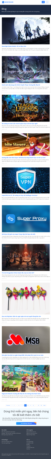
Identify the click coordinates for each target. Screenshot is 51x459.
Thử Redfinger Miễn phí (26, 423)
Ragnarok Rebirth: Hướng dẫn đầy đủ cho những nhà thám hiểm (21, 393)
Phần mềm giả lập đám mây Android (8, 431)
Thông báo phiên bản (30, 447)
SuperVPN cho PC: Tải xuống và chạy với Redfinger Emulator (19, 195)
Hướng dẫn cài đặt (29, 443)
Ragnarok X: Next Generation (31, 433)
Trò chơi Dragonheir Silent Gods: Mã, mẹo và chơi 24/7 (18, 273)
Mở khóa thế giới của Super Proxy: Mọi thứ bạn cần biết (18, 234)
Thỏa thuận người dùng (6, 443)
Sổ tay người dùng (29, 441)
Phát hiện (28, 448)
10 (27, 405)
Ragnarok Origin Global (30, 434)
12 (33, 405)
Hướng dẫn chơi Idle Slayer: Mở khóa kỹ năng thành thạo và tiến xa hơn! (23, 157)
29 (38, 405)
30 (41, 405)
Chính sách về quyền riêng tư (7, 441)
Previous (8, 405)
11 (30, 405)
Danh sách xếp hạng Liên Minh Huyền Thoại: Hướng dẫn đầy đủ (21, 85)
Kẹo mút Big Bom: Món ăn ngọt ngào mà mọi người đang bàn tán (21, 316)
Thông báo (28, 446)
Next (44, 405)
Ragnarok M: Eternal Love (31, 431)
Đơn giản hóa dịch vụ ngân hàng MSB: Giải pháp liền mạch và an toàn (22, 355)
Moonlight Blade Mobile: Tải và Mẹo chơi (14, 46)
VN (47, 2)
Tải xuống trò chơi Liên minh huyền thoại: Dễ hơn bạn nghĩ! (20, 123)
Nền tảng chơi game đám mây (7, 434)
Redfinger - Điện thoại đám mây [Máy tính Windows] (11, 433)
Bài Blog (28, 444)
